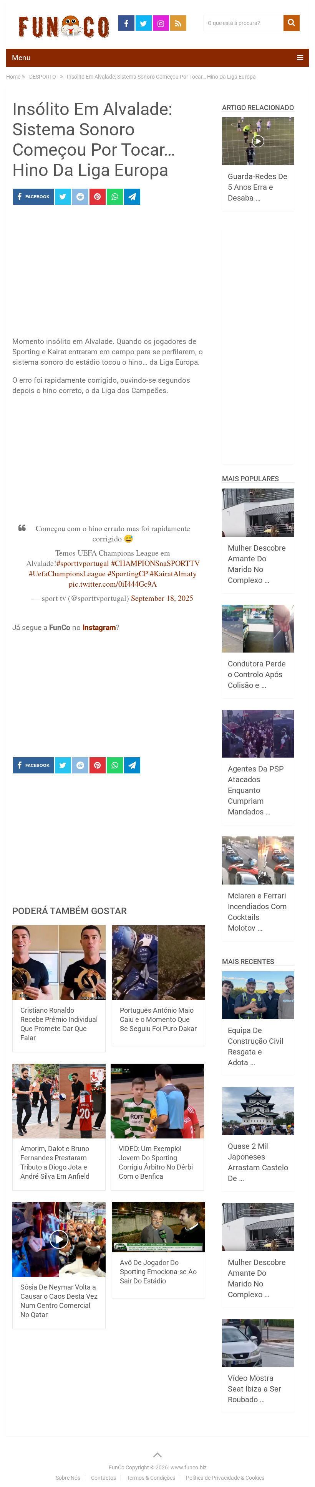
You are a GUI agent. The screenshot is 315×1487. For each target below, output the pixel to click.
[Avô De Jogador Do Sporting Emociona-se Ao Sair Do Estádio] (158, 1227)
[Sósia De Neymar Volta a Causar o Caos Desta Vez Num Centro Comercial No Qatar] (59, 1239)
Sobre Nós (68, 1478)
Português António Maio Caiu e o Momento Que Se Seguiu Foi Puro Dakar (158, 1019)
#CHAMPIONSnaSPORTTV (155, 563)
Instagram (99, 627)
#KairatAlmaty (173, 573)
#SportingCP (128, 573)
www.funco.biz (189, 1467)
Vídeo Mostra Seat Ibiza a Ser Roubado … (254, 1389)
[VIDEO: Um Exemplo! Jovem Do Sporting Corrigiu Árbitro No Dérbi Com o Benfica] (157, 1101)
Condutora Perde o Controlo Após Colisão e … (257, 674)
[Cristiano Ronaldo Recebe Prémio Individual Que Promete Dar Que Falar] (59, 962)
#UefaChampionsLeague (67, 573)
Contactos (103, 1478)
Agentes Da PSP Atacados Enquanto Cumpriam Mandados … (256, 790)
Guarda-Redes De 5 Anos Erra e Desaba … (257, 187)
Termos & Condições (151, 1478)
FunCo (116, 1467)
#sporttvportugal (82, 563)
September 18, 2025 (162, 598)
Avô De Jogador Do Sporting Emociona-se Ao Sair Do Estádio (158, 1271)
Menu (21, 57)
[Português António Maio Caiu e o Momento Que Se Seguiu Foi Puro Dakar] (158, 962)
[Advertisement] (109, 273)
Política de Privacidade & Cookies (225, 1478)
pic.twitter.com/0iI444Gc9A (113, 584)
